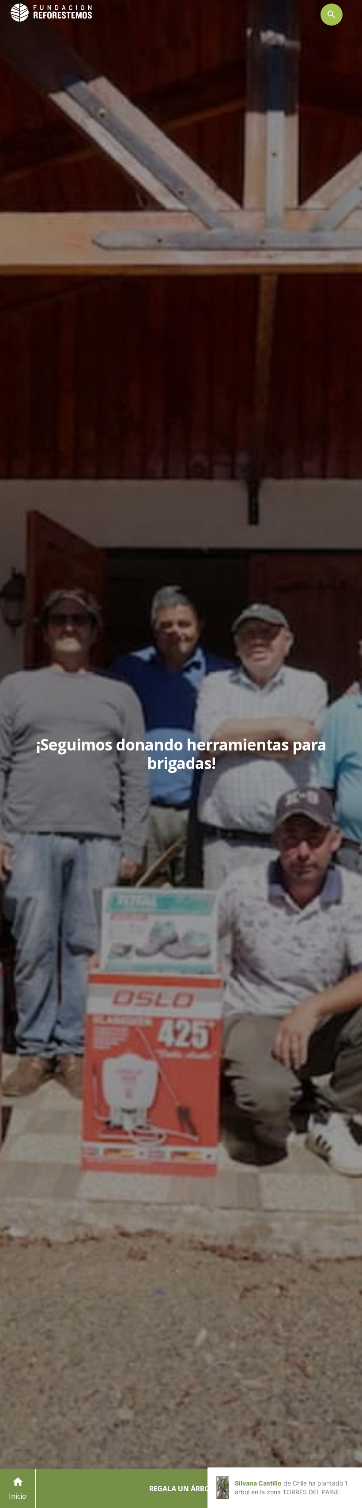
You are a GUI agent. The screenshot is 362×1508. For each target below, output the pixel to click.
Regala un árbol (181, 1488)
